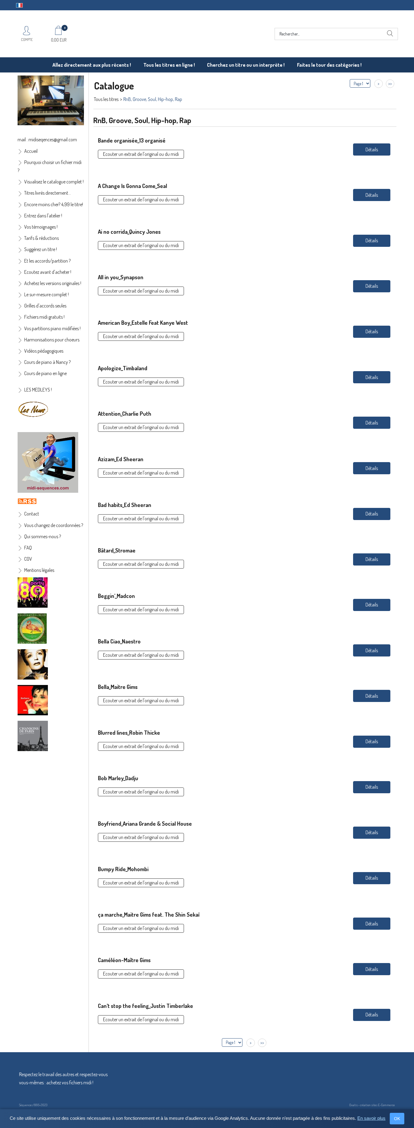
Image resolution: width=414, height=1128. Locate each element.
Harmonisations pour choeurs (51, 340)
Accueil (31, 151)
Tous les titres (106, 99)
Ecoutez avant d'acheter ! (47, 272)
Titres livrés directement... (47, 193)
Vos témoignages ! (41, 227)
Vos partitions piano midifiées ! (52, 328)
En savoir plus (371, 1118)
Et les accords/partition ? (47, 261)
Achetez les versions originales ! (52, 283)
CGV (28, 559)
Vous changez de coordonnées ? (53, 525)
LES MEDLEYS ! (38, 390)
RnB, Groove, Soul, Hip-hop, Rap (152, 99)
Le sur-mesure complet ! (46, 294)
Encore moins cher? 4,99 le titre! (53, 204)
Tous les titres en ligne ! (169, 65)
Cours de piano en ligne (45, 373)
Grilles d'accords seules (45, 306)
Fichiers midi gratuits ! (44, 317)
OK (397, 1118)
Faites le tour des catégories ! (329, 65)
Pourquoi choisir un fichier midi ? (50, 166)
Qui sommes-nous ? (42, 536)
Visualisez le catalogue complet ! (54, 182)
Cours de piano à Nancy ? (47, 362)
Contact (31, 514)
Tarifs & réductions (41, 238)
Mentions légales (39, 570)
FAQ (28, 548)
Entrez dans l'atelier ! (43, 216)
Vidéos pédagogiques (43, 351)
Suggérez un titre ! (40, 249)
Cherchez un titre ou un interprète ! (246, 65)
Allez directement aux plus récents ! (91, 65)
